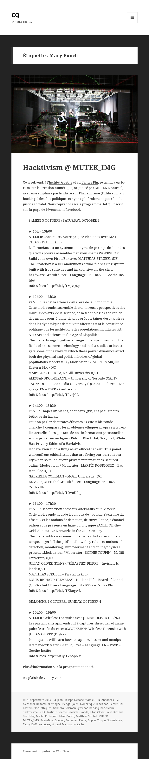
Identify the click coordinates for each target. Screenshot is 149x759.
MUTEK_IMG (31, 720)
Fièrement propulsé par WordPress (47, 751)
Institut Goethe (60, 182)
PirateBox (46, 720)
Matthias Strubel (86, 716)
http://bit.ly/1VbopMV (64, 656)
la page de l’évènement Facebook (55, 209)
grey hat (82, 708)
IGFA (42, 712)
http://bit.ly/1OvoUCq (64, 492)
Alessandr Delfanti (34, 704)
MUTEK (103, 716)
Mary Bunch (66, 716)
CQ (15, 15)
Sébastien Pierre (76, 720)
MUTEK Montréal (108, 187)
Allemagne (54, 704)
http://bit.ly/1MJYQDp (63, 285)
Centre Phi (89, 182)
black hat (102, 704)
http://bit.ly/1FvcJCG (63, 394)
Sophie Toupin (97, 720)
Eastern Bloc (31, 708)
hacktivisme (30, 712)
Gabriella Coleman (64, 708)
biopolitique (87, 704)
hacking (94, 708)
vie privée (44, 724)
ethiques (46, 708)
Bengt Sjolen (70, 704)
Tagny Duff (30, 724)
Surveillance (114, 720)
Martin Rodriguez (47, 716)
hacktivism (107, 708)
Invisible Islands (78, 712)
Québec (59, 720)
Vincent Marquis (62, 724)
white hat (80, 724)
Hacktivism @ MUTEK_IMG (69, 167)
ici (91, 667)
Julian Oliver (97, 712)
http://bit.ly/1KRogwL (64, 590)
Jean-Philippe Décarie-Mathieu (76, 700)
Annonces (107, 700)
